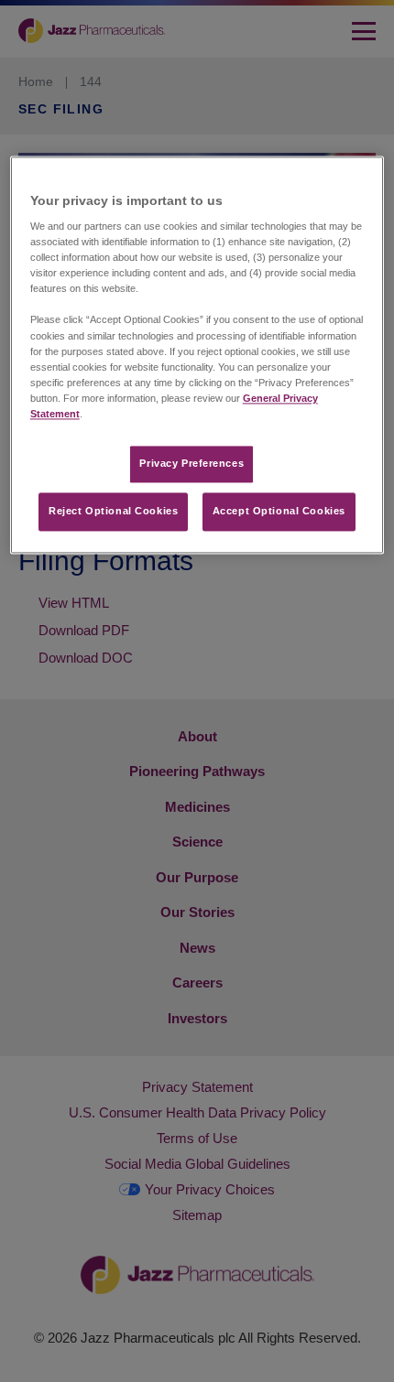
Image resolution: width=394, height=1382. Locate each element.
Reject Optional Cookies (113, 510)
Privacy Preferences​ (191, 463)
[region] (197, 355)
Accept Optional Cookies (279, 510)
